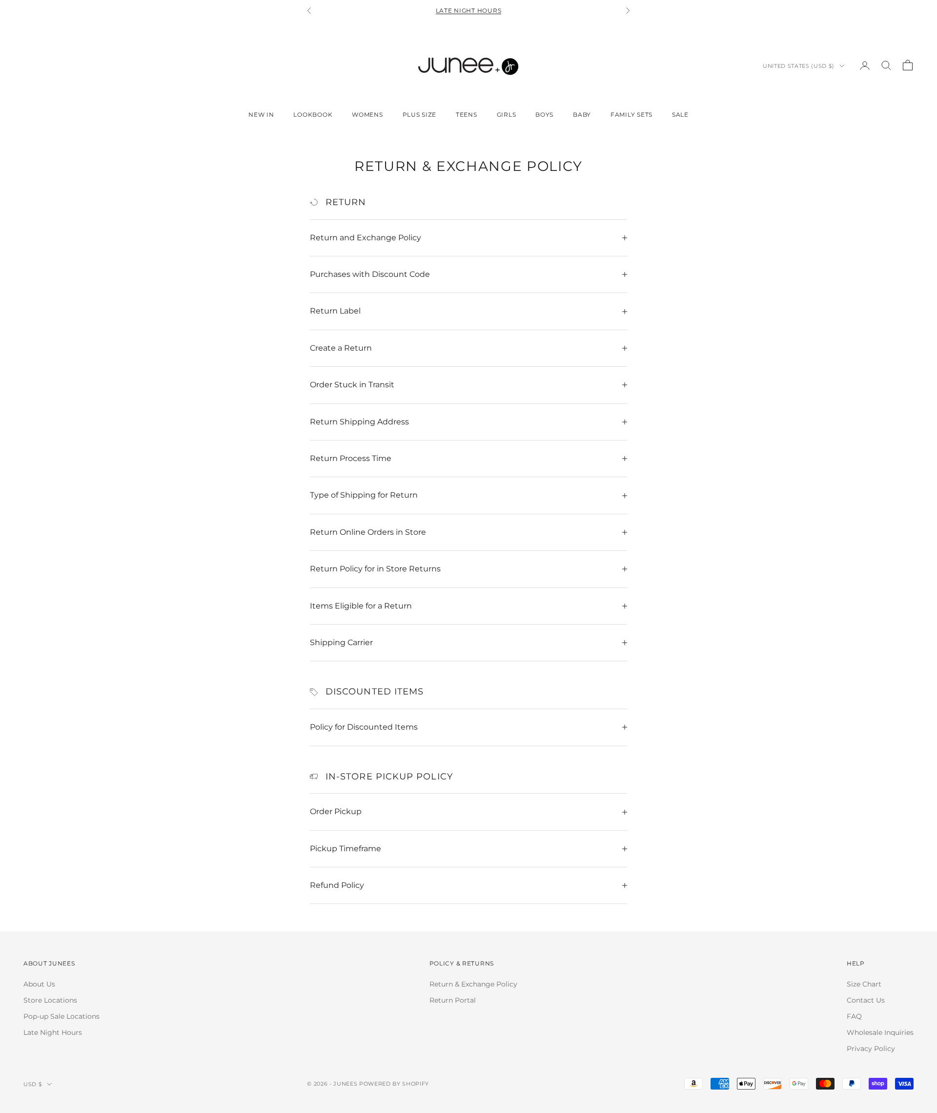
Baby (582, 114)
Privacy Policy (871, 1048)
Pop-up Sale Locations (61, 1016)
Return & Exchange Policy (473, 984)
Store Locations (50, 1000)
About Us (39, 984)
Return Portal (452, 1000)
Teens (466, 114)
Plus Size (419, 114)
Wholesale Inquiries (880, 1032)
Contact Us (866, 1000)
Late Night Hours (469, 10)
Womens (367, 114)
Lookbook (312, 114)
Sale (680, 114)
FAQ (854, 1016)
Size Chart (864, 984)
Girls (506, 114)
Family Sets (631, 114)
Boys (544, 114)
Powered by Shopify (394, 1083)
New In (261, 114)
